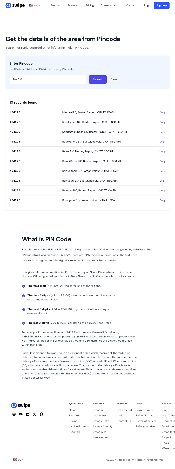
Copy (162, 112)
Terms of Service (146, 421)
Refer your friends (147, 426)
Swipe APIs (99, 432)
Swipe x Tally (101, 421)
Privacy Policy (144, 410)
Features (73, 5)
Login (147, 5)
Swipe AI (98, 410)
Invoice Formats (79, 426)
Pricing (90, 5)
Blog (164, 410)
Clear (114, 79)
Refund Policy (144, 415)
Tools (165, 443)
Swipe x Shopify (102, 426)
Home (72, 410)
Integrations (100, 437)
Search (98, 79)
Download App (110, 5)
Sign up (162, 5)
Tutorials (74, 432)
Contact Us (124, 421)
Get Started (124, 410)
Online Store (100, 415)
